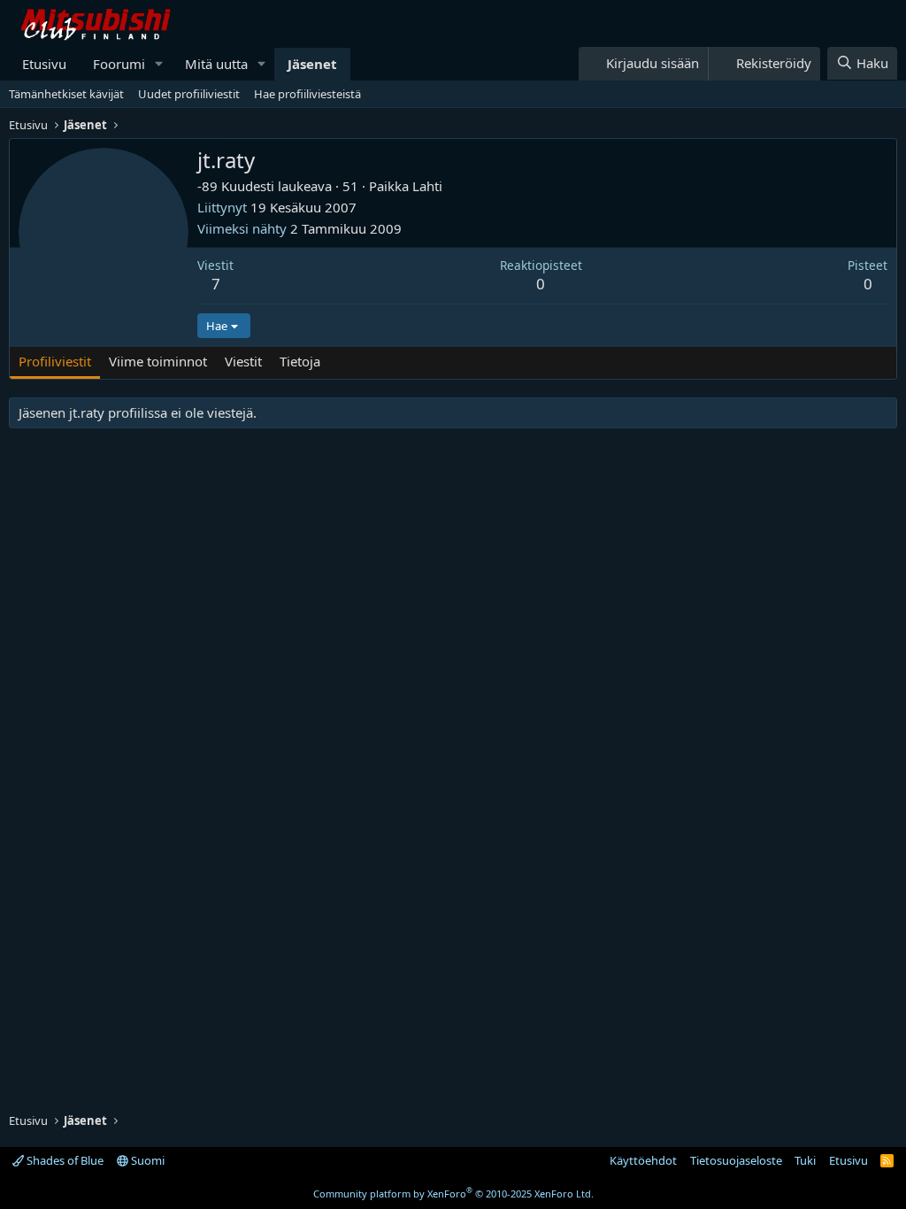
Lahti (427, 186)
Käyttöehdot (643, 1160)
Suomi (146, 1160)
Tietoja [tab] (300, 361)
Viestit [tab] (243, 361)
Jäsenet (312, 64)
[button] (159, 64)
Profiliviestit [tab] (55, 361)
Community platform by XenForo (453, 1193)
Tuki (805, 1160)
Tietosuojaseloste (736, 1160)
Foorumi (119, 64)
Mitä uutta (216, 64)
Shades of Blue (64, 1160)
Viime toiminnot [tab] (158, 361)
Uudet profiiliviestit (189, 94)
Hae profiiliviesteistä (307, 94)
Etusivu (44, 64)
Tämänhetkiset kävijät (66, 94)
